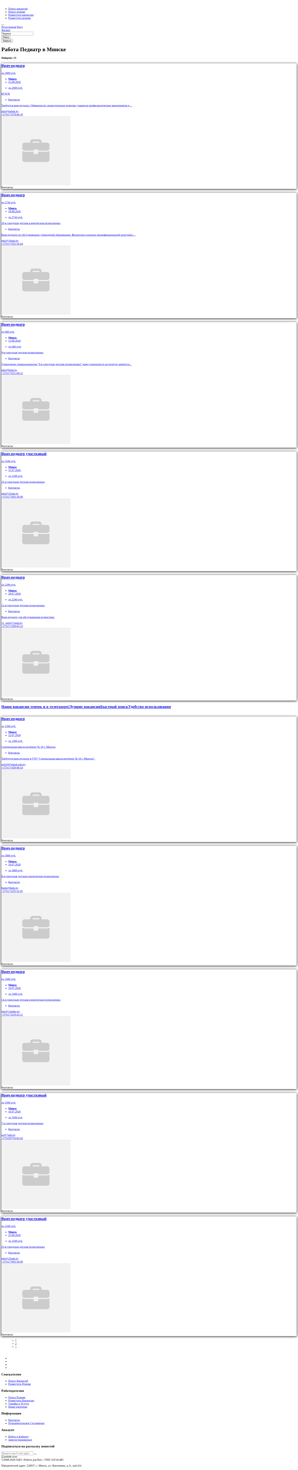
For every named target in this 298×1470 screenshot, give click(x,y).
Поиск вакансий (18, 8)
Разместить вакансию (21, 14)
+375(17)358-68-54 (12, 767)
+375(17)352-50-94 (12, 243)
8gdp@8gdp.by (9, 888)
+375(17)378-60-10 (12, 114)
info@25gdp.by (10, 493)
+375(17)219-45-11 (12, 1014)
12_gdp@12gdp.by (12, 623)
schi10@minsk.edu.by (13, 764)
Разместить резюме (19, 18)
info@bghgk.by (10, 111)
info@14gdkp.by (10, 1011)
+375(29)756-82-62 (12, 1138)
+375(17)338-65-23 (12, 626)
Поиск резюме (16, 11)
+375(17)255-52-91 (12, 891)
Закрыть (7, 41)
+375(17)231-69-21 (12, 373)
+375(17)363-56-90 (12, 496)
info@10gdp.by (10, 240)
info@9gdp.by (9, 370)
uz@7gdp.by (8, 1135)
